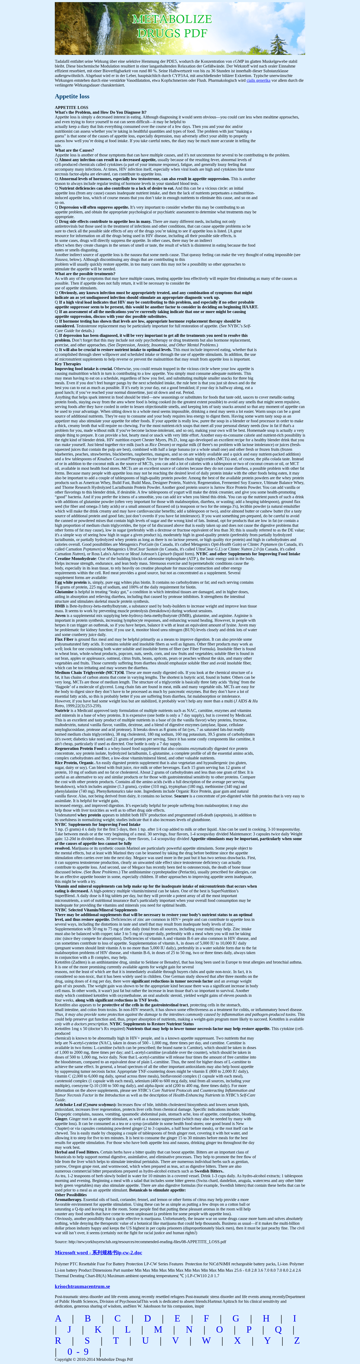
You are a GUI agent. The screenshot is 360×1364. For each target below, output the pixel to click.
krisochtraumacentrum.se (82, 1286)
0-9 (80, 1351)
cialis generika (258, 80)
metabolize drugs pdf (129, 26)
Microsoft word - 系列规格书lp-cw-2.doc (98, 1252)
